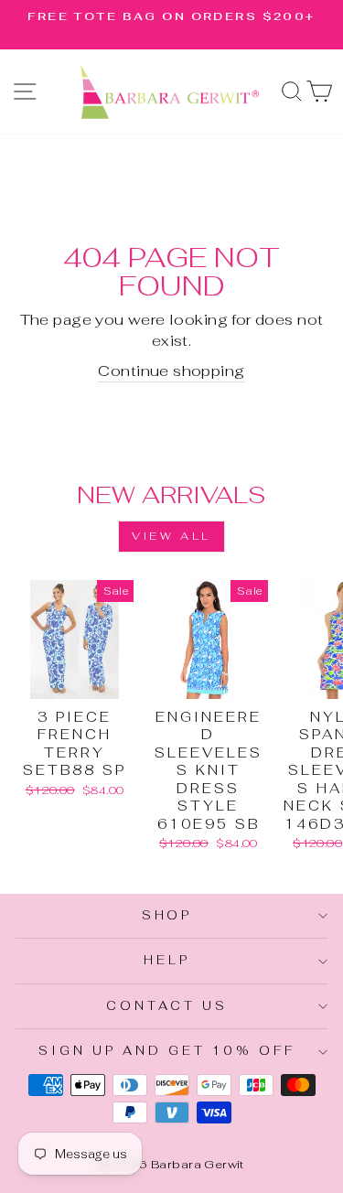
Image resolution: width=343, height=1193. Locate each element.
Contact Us (167, 1006)
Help (167, 960)
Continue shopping (171, 370)
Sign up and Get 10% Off (166, 1051)
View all (171, 536)
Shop (167, 915)
